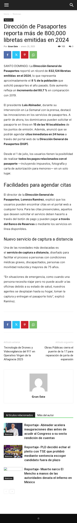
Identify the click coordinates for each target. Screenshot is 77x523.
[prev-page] (6, 491)
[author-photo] (38, 391)
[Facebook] (7, 55)
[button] (6, 5)
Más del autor (45, 415)
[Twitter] (16, 55)
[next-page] (12, 491)
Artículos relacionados (19, 415)
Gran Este (13, 46)
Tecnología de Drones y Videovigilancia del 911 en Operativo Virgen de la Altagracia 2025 (19, 353)
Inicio (6, 14)
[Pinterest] (24, 55)
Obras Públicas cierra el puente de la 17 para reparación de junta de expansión (58, 353)
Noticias (17, 14)
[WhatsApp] (33, 55)
